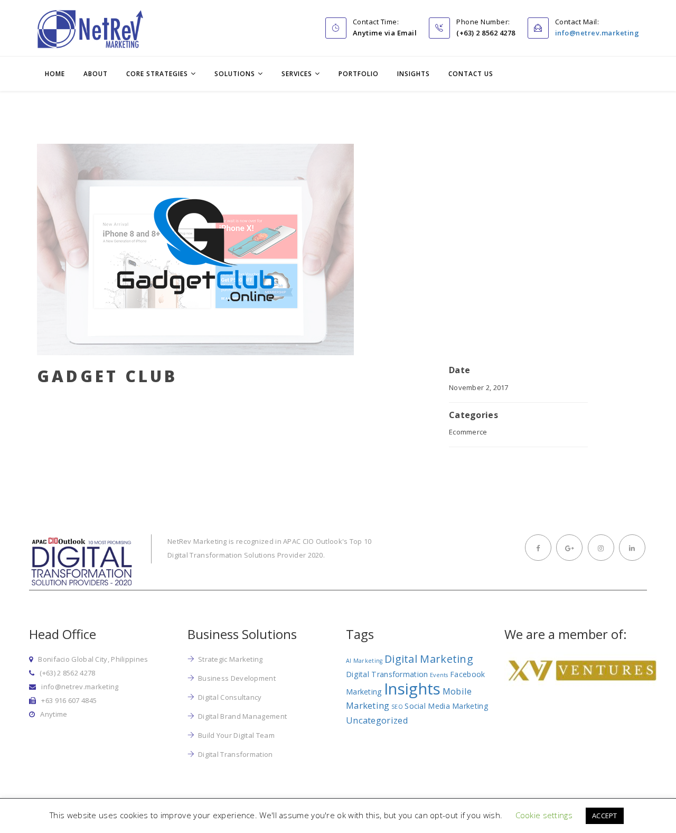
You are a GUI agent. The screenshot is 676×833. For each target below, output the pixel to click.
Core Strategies (157, 73)
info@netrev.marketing (597, 33)
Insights (413, 73)
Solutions (234, 73)
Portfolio (359, 73)
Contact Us (470, 73)
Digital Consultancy (230, 697)
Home (55, 73)
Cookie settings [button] (544, 815)
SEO (397, 706)
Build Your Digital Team (236, 735)
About (95, 73)
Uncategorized (377, 720)
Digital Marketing (428, 659)
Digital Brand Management (242, 716)
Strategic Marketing (230, 659)
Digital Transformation (235, 754)
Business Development (237, 678)
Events (439, 675)
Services (296, 73)
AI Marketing (364, 660)
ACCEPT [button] (604, 815)
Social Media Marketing (447, 706)
